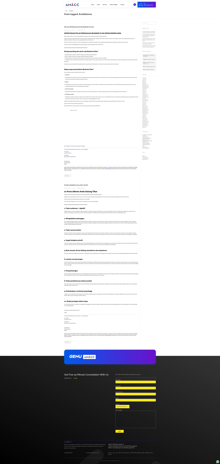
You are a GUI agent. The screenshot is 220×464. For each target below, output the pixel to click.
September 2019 (145, 112)
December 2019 (145, 109)
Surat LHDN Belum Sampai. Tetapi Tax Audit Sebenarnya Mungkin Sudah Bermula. (148, 35)
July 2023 (144, 89)
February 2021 (145, 99)
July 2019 (144, 115)
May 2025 (144, 81)
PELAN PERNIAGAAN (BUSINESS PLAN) (79, 27)
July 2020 (144, 101)
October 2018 (144, 123)
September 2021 (145, 97)
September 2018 (145, 124)
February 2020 (145, 106)
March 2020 (144, 105)
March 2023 (144, 92)
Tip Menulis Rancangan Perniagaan (77, 146)
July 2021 (144, 98)
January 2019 (144, 119)
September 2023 (145, 87)
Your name (118, 379)
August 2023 (144, 88)
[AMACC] (72, 4)
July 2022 (144, 93)
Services (117, 404)
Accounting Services (147, 134)
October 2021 (144, 95)
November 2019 (145, 110)
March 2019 (144, 117)
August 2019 (144, 113)
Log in (143, 155)
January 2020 (144, 107)
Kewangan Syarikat (146, 138)
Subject (117, 398)
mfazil (74, 188)
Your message (119, 410)
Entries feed (144, 156)
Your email (118, 385)
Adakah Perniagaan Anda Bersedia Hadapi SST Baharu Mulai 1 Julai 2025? (148, 39)
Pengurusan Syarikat (81, 188)
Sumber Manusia (146, 144)
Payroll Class (145, 139)
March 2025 (144, 83)
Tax (143, 145)
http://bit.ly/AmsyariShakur (70, 156)
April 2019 (144, 116)
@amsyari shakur (67, 153)
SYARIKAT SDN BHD (151, 59)
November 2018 (145, 122)
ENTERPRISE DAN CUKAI (150, 66)
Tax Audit (144, 146)
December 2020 (145, 100)
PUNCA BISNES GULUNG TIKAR (76, 185)
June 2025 (144, 80)
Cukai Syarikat (145, 137)
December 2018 (145, 121)
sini (133, 168)
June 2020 (144, 103)
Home (66, 10)
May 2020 (144, 104)
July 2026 (144, 77)
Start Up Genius (146, 143)
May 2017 (144, 127)
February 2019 (145, 118)
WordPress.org (145, 159)
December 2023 (145, 86)
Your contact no (119, 392)
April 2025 (144, 82)
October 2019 (144, 111)
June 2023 (144, 91)
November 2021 (145, 94)
